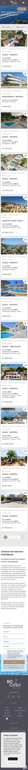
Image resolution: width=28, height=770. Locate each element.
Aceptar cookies (12, 759)
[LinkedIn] (13, 696)
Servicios (7, 713)
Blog (20, 713)
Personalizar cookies (13, 763)
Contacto (20, 716)
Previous (2, 39)
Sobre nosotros (20, 710)
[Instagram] (18, 696)
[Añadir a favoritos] (25, 32)
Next (25, 39)
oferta (20, 708)
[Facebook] (8, 696)
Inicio (7, 708)
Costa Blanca (7, 716)
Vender (7, 710)
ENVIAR (14, 662)
